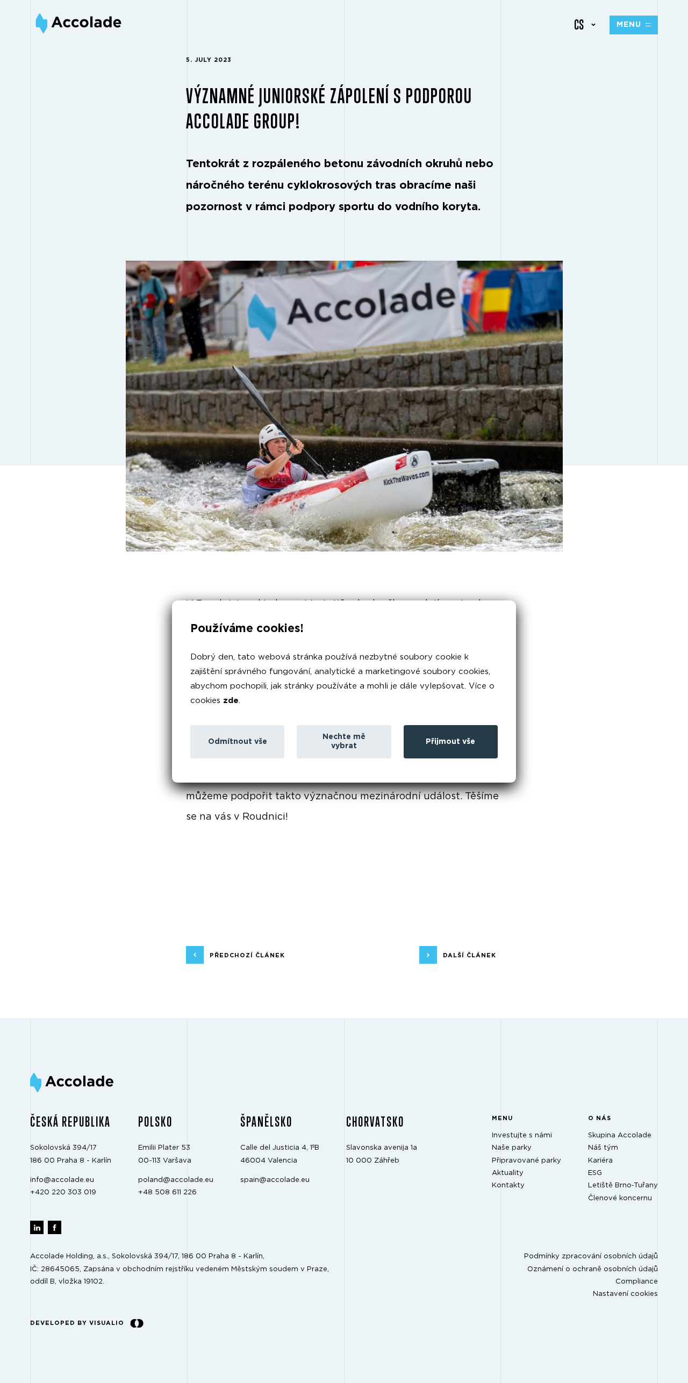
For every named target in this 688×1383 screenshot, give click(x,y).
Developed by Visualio (77, 1323)
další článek (469, 955)
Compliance (636, 1281)
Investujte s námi (522, 1135)
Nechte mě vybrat (344, 741)
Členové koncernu (620, 1198)
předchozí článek (247, 955)
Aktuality (508, 1173)
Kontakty (508, 1185)
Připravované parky (526, 1160)
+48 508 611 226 (167, 1192)
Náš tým (603, 1147)
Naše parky (512, 1147)
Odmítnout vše (237, 742)
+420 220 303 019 (63, 1192)
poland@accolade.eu (175, 1180)
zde (231, 701)
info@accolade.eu (62, 1180)
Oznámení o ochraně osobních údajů (592, 1269)
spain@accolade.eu (275, 1180)
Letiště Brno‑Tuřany (623, 1185)
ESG (595, 1173)
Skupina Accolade (619, 1135)
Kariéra (600, 1160)
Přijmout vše (450, 742)
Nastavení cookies (625, 1294)
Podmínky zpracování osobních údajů (591, 1256)
